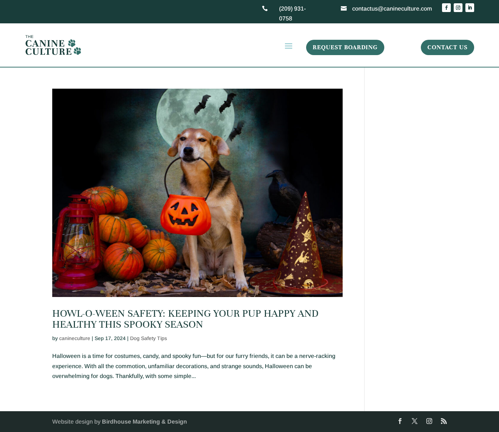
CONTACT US (447, 47)
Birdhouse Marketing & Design (144, 421)
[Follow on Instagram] (458, 7)
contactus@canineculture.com (392, 8)
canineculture (74, 338)
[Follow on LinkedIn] (469, 7)
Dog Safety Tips (148, 338)
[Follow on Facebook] (446, 7)
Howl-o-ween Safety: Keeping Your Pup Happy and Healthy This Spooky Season (185, 319)
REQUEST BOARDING (345, 47)
